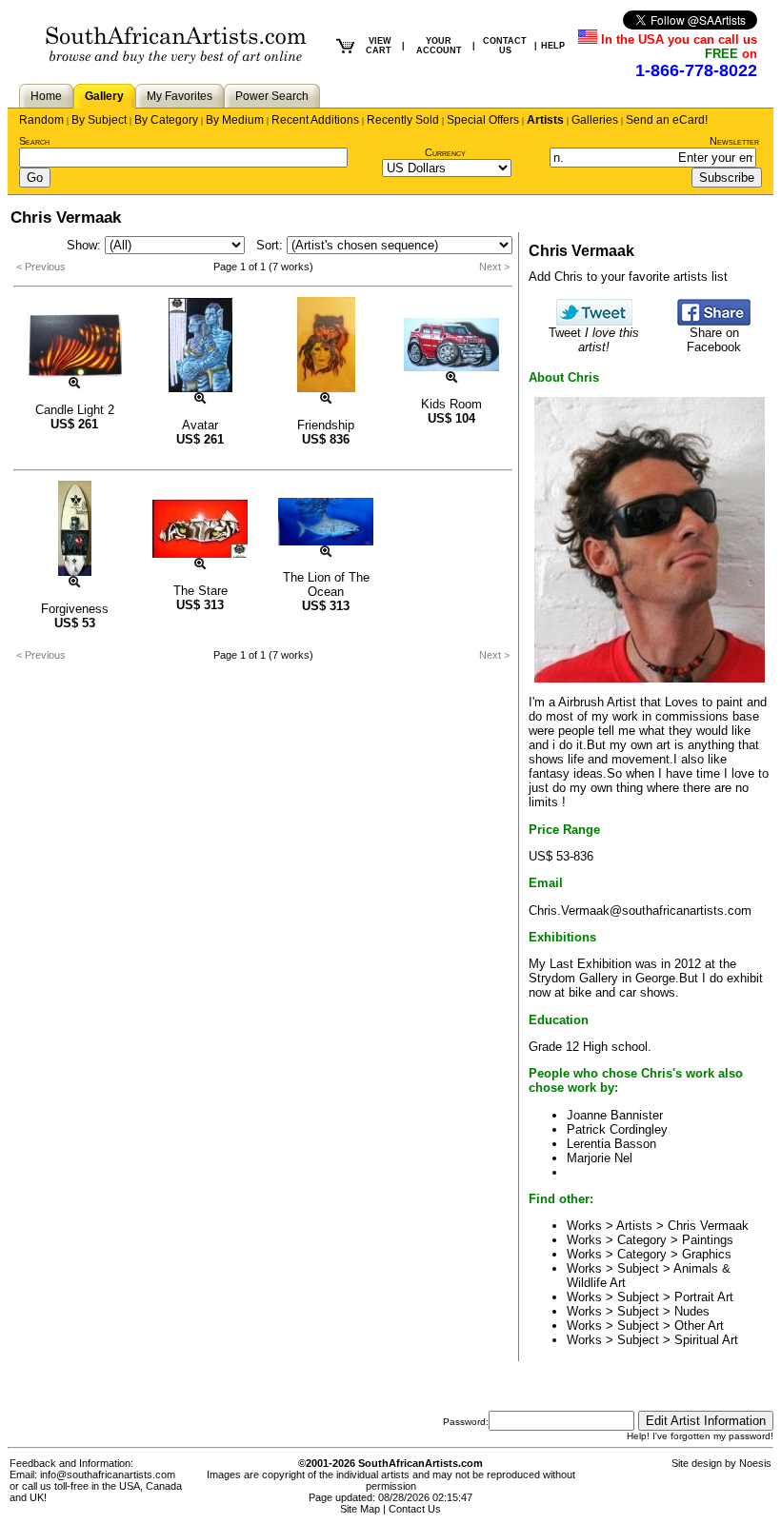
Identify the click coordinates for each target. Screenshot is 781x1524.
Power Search (272, 96)
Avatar (200, 425)
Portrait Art (703, 1297)
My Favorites (179, 96)
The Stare (200, 591)
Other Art (699, 1325)
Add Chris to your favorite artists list (628, 276)
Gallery (104, 96)
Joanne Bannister (615, 1115)
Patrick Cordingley (617, 1129)
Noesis (755, 1463)
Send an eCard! (667, 120)
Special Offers (483, 120)
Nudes (692, 1311)
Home (46, 96)
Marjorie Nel (599, 1158)
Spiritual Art (706, 1340)
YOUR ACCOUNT (439, 45)
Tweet (594, 340)
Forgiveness (75, 609)
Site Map (360, 1508)
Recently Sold (403, 120)
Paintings (707, 1240)
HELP (553, 45)
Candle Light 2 (74, 410)
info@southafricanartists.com (107, 1474)
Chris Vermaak (708, 1225)
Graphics (706, 1254)
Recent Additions (315, 120)
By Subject (99, 120)
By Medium (235, 120)
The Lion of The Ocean (326, 584)
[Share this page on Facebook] (714, 321)
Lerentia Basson (611, 1144)
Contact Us (415, 1508)
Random (41, 120)
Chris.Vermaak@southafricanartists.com (640, 910)
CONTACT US (505, 45)
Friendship (325, 425)
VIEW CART (378, 45)
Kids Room (451, 404)
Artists (545, 120)
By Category (166, 120)
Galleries (594, 120)
